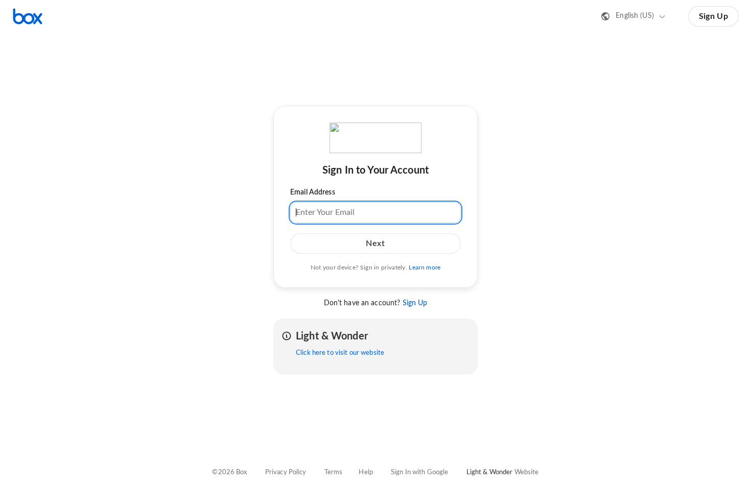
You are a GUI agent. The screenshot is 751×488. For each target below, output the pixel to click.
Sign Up (713, 16)
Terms (333, 472)
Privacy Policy (286, 472)
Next (375, 243)
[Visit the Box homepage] (27, 16)
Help (366, 472)
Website (526, 472)
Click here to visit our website (340, 353)
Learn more (424, 267)
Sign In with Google (419, 472)
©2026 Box (229, 472)
